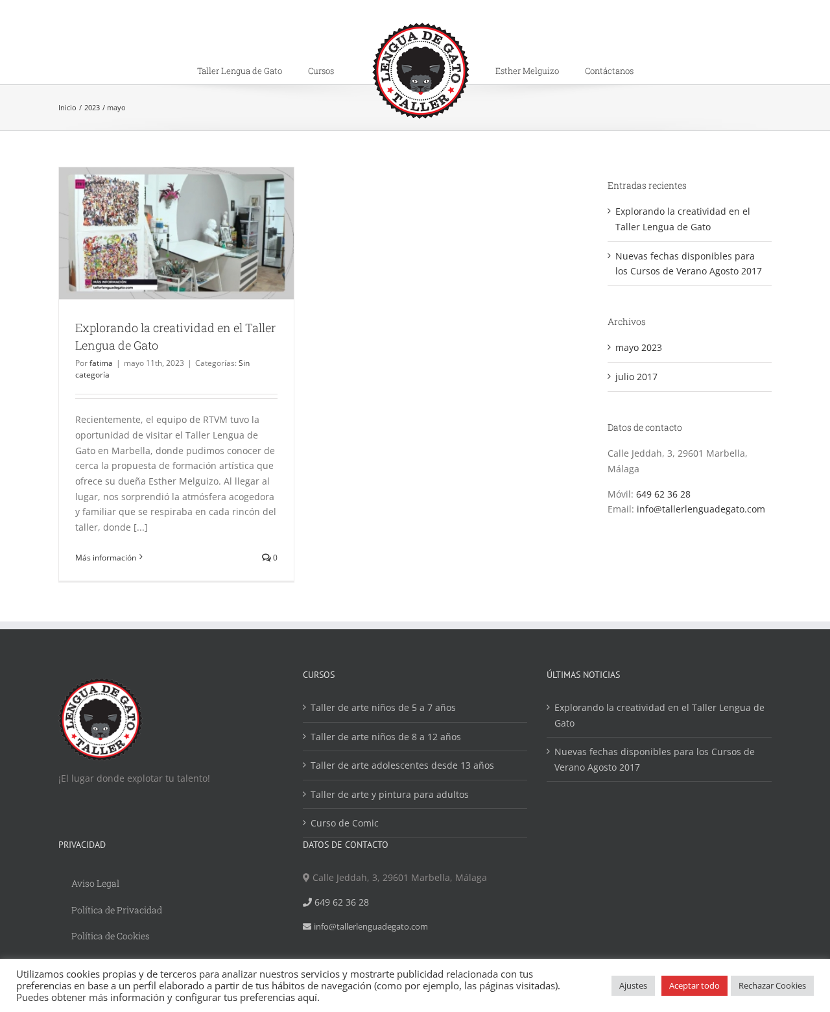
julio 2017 (636, 376)
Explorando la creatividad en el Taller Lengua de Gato (659, 715)
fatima (101, 362)
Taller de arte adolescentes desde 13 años (402, 765)
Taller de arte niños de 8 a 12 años (386, 736)
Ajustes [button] (633, 985)
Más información (105, 557)
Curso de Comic (345, 823)
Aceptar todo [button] (694, 985)
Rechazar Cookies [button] (772, 985)
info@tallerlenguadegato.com (701, 509)
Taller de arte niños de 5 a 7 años (383, 707)
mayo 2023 (638, 347)
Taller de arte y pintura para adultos (390, 794)
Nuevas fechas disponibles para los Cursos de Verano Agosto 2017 (654, 759)
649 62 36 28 (663, 494)
